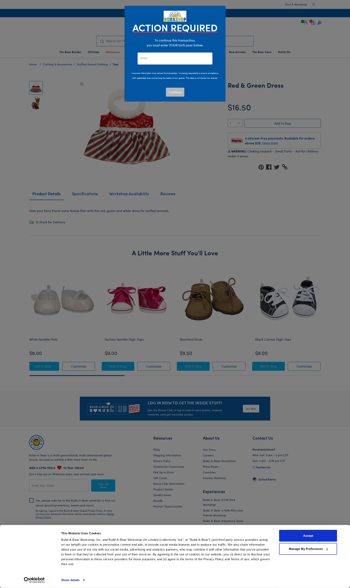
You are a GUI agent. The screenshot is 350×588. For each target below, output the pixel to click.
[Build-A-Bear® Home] (175, 16)
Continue (175, 92)
